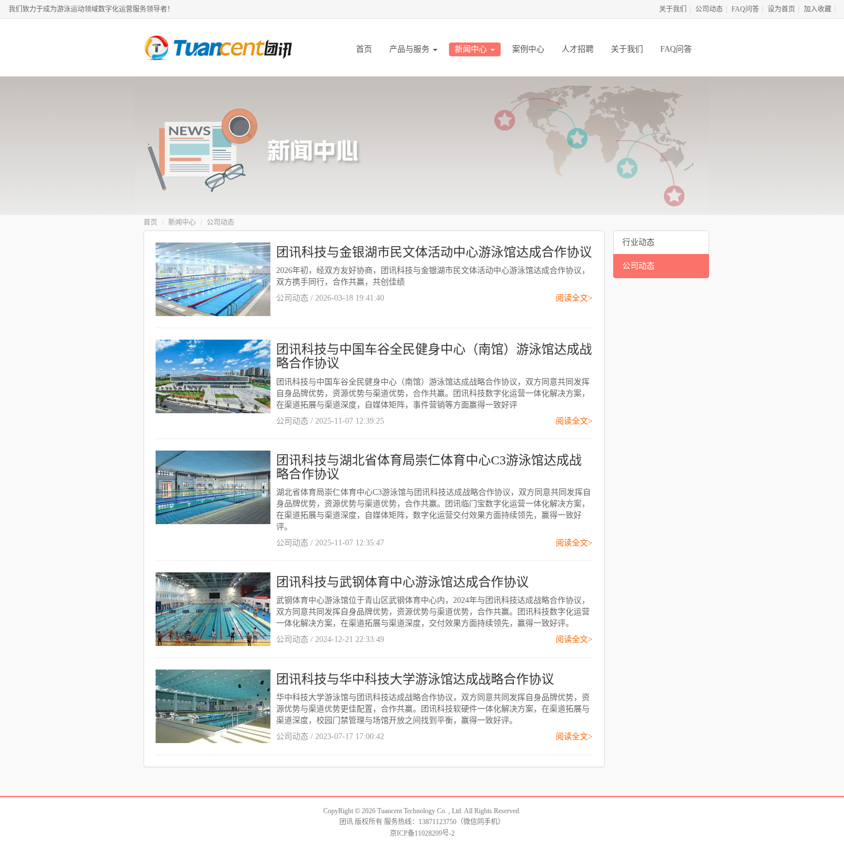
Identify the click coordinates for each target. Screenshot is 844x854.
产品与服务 (410, 49)
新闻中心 (472, 49)
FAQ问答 (745, 9)
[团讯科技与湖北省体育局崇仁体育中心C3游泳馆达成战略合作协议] (213, 486)
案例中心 (528, 49)
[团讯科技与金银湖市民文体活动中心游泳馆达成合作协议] (213, 278)
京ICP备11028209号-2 (422, 833)
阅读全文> (574, 298)
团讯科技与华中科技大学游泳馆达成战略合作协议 (415, 679)
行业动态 (638, 242)
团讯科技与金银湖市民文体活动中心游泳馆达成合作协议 (434, 252)
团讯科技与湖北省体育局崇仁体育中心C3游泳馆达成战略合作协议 (429, 467)
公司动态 (709, 9)
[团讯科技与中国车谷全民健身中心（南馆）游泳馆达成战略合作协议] (213, 375)
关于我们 (673, 9)
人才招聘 (578, 49)
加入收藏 (817, 9)
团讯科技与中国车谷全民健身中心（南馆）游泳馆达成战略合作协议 (434, 356)
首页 (364, 49)
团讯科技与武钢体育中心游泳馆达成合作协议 (402, 582)
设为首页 (781, 9)
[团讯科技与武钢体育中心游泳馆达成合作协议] (213, 608)
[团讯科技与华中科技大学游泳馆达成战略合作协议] (213, 705)
